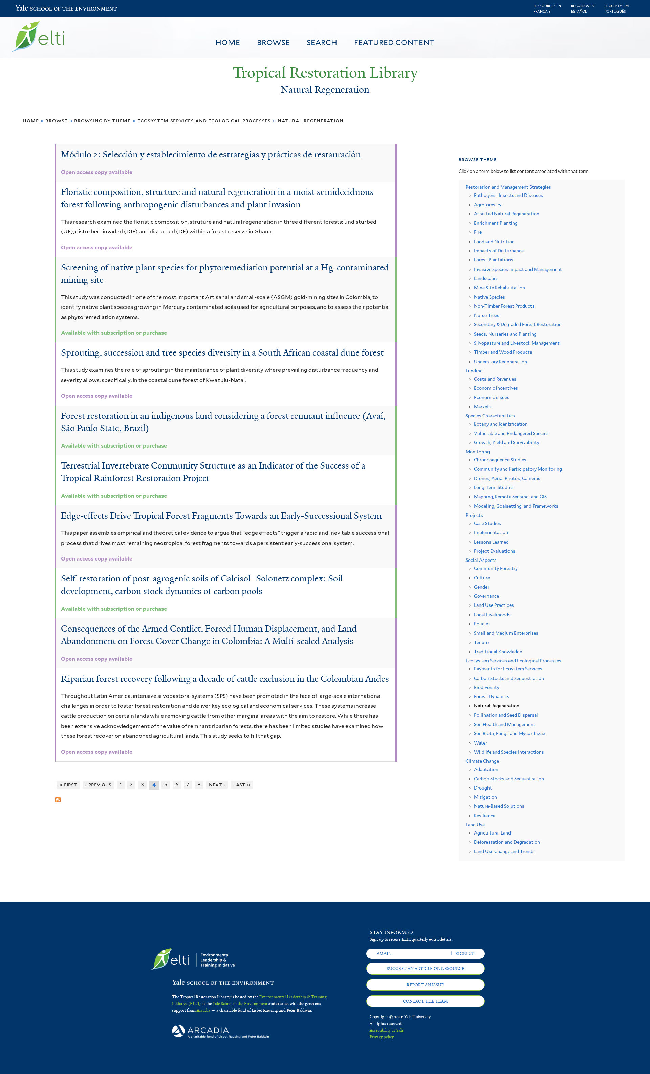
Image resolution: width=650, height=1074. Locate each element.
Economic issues (492, 397)
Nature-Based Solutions (499, 806)
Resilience (484, 815)
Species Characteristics (490, 415)
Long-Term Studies (494, 487)
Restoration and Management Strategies (508, 187)
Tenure (481, 642)
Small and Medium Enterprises (506, 633)
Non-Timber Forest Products (504, 306)
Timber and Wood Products (503, 352)
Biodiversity (486, 687)
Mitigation (485, 797)
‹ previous (98, 784)
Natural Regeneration (311, 120)
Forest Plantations (493, 259)
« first (68, 784)
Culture (482, 577)
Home (227, 42)
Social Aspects (481, 560)
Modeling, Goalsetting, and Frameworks (516, 506)
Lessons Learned (491, 542)
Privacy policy (382, 1037)
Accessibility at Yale (386, 1030)
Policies (482, 623)
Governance (486, 596)
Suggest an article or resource (425, 969)
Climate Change (482, 761)
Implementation (491, 532)
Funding (474, 370)
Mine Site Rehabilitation (499, 287)
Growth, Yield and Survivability (506, 442)
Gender (481, 587)
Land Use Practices (494, 605)
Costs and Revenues (495, 379)
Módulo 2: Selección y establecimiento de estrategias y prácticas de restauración (211, 154)
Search (322, 42)
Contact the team (425, 1001)
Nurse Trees (486, 315)
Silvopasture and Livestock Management (517, 343)
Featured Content (394, 42)
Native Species (489, 297)
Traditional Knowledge (498, 651)
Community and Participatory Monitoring (518, 469)
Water (480, 743)
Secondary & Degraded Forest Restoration (518, 324)
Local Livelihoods (492, 614)
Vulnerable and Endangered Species (511, 433)
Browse (273, 42)
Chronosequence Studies (500, 459)
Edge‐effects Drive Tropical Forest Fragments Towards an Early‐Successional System (221, 515)
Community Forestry (496, 568)
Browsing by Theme (102, 120)
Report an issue (425, 985)
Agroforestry (487, 204)
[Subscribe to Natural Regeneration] (58, 796)
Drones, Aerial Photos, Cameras (507, 478)
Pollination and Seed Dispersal (506, 715)
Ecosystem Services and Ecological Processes (204, 120)
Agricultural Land (492, 833)
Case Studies (487, 523)
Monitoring (477, 451)
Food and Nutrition (494, 241)
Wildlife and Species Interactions (509, 752)
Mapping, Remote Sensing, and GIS (510, 496)
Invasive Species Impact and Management (518, 269)
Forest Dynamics (492, 696)
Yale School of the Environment (33, 8)
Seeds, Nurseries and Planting (505, 334)
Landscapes (486, 278)
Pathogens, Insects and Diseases (508, 195)
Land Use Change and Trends (504, 851)
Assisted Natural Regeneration (506, 213)
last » (241, 784)
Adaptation (486, 769)
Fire (478, 232)
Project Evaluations (494, 551)
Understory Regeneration (500, 361)
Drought (483, 788)
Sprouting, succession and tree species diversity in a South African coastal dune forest (222, 352)
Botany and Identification (501, 424)
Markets (483, 406)
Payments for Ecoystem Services (508, 668)
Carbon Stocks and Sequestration (509, 678)
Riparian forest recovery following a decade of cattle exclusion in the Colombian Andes (225, 678)
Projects (474, 515)
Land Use (475, 824)
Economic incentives (496, 388)
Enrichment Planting (496, 223)
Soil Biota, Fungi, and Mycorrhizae (509, 733)
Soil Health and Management (504, 724)
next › (217, 784)
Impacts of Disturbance (499, 250)
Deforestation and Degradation (507, 842)
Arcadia (203, 1010)
